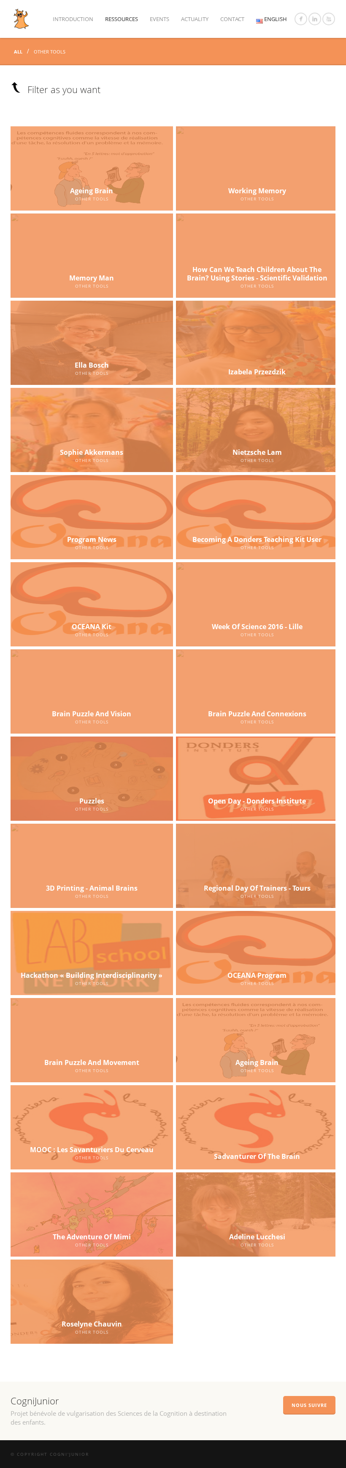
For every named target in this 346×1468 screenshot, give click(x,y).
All (19, 51)
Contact (232, 19)
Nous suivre (309, 1405)
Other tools (49, 51)
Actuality (194, 19)
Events (159, 19)
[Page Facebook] (301, 19)
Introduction (73, 19)
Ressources (121, 19)
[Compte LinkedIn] (315, 19)
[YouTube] (328, 19)
